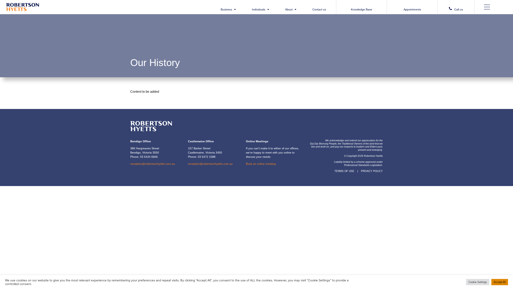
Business (226, 9)
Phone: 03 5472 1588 (201, 156)
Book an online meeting (261, 163)
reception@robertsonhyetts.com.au (152, 163)
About (289, 9)
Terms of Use (344, 171)
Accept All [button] (500, 282)
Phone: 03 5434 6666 (144, 156)
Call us (458, 9)
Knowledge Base (361, 9)
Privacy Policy (372, 171)
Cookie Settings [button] (478, 282)
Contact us (319, 9)
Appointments (412, 9)
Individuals (258, 9)
